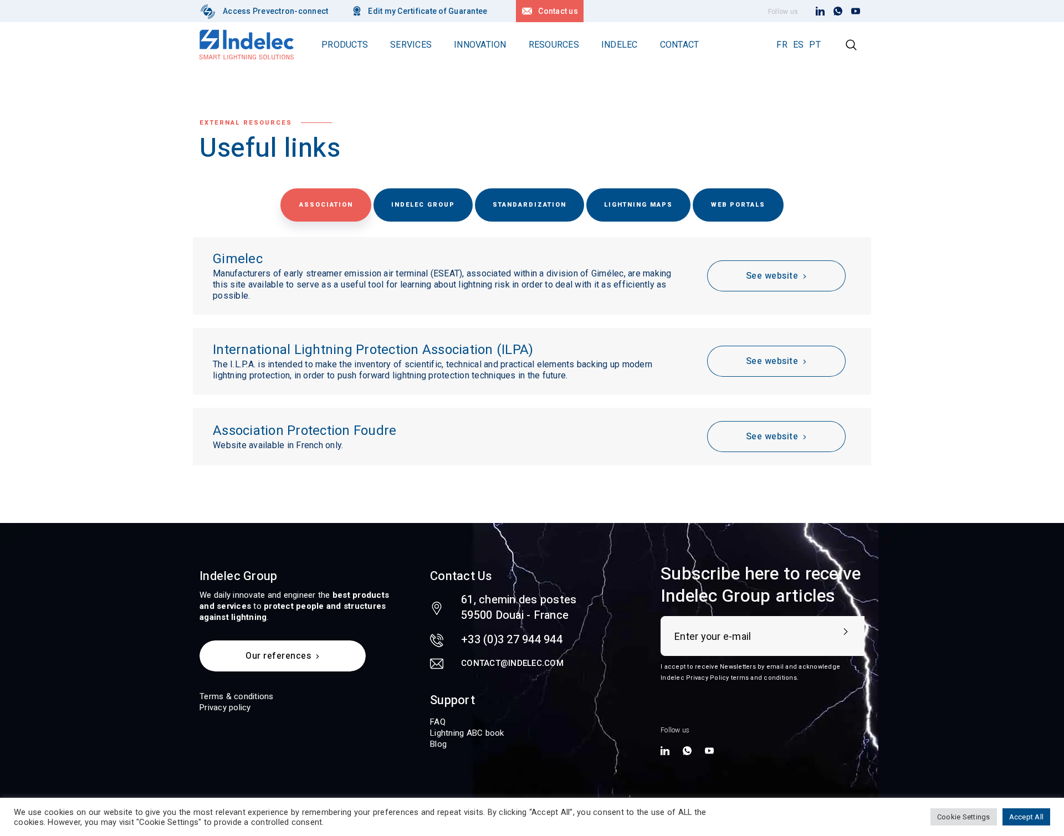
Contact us (558, 11)
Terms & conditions (237, 696)
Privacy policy (225, 707)
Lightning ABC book (467, 733)
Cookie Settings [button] (963, 817)
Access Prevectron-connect (275, 11)
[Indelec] (208, 11)
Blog (438, 744)
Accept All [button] (1026, 817)
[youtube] (855, 11)
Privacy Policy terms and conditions (741, 677)
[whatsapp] (838, 11)
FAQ (438, 722)
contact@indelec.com (512, 663)
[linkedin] (820, 11)
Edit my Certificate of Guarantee (427, 11)
